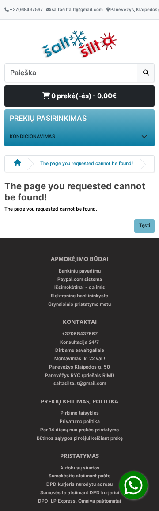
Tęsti (144, 225)
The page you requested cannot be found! (86, 163)
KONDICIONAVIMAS (32, 136)
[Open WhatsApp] (133, 485)
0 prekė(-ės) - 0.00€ (83, 96)
